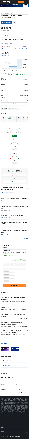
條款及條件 (3, 422)
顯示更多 (14, 103)
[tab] (3, 119)
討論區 (21, 40)
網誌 (16, 384)
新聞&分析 (11, 40)
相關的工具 (11, 43)
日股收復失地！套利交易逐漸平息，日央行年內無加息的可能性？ (14, 223)
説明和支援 (3, 389)
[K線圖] (2, 46)
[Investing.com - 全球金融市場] (7, 2)
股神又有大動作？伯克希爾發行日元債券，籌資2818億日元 (14, 199)
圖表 (6, 40)
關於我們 (3, 384)
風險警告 (2, 431)
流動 (16, 387)
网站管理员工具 (19, 392)
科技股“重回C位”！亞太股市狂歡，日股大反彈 (12, 215)
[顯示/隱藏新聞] (9, 46)
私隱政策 (2, 427)
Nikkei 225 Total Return (14, 108)
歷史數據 (6, 43)
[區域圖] (4, 46)
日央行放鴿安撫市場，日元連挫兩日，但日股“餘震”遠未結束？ (14, 231)
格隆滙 (2, 202)
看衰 (16, 175)
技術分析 (3, 114)
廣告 (2, 387)
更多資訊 (6, 35)
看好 (16, 181)
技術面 (17, 40)
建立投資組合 (18, 389)
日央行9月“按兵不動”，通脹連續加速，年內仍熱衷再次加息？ (14, 207)
